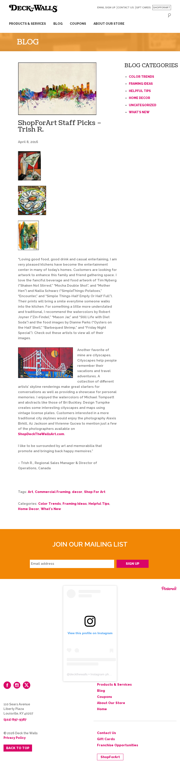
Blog (58, 23)
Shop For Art (94, 492)
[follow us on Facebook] (7, 685)
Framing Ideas (75, 504)
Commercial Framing (52, 492)
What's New (51, 509)
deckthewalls (79, 674)
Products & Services (27, 23)
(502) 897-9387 (15, 719)
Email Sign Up (106, 7)
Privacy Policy (15, 737)
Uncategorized (142, 105)
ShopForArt (161, 7)
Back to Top (17, 748)
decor (77, 492)
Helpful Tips (98, 504)
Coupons (78, 23)
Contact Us (125, 7)
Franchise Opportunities (117, 745)
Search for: (169, 15)
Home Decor (28, 509)
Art (30, 492)
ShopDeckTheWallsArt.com (41, 434)
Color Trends (49, 504)
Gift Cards (143, 7)
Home (102, 709)
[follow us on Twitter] (26, 685)
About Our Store (109, 23)
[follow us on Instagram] (17, 685)
